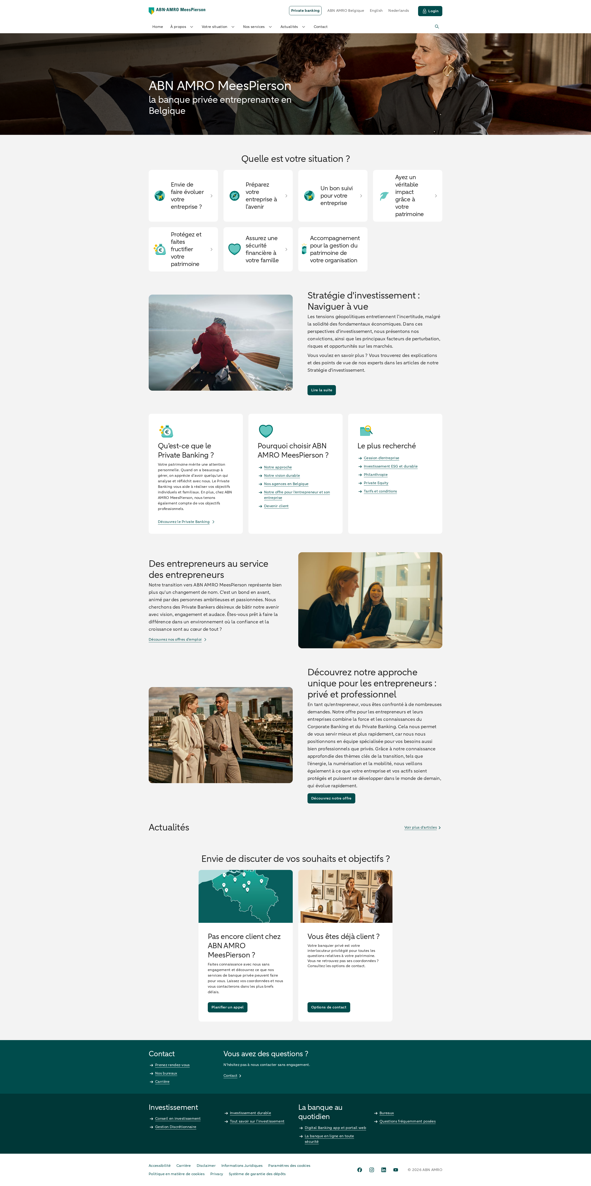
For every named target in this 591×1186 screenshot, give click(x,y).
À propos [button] (178, 26)
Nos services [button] (254, 26)
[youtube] (395, 1170)
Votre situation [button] (214, 26)
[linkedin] (383, 1170)
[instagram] (371, 1170)
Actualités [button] (289, 26)
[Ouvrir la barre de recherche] (437, 27)
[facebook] (359, 1170)
